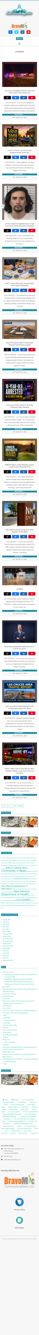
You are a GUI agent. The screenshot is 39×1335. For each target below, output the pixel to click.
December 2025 (8, 939)
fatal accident (16, 873)
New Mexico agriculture (20, 883)
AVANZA (10, 862)
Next (20, 806)
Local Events (7, 1017)
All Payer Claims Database (10, 860)
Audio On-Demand (8, 972)
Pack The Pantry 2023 (10, 1025)
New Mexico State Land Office (23, 897)
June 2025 (6, 953)
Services (5, 1037)
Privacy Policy (7, 1032)
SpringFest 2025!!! (10, 1020)
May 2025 (6, 955)
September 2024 (8, 960)
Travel (4, 1064)
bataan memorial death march (19, 862)
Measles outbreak (31, 881)
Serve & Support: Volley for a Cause (26, 903)
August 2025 (7, 948)
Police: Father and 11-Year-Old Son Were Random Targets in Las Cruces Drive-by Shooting (19, 771)
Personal (5, 1027)
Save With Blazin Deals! (10, 1035)
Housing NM (32, 878)
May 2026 (6, 927)
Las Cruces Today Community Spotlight (15, 1013)
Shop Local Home (9, 1042)
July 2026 (6, 922)
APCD (5, 862)
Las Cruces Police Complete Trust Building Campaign (19, 1010)
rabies (6, 903)
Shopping (6, 1045)
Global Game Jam (9, 878)
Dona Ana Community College (14, 869)
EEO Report (19, 1228)
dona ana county (31, 871)
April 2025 (6, 958)
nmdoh (25, 899)
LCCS (20, 881)
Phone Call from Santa (10, 1030)
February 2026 (7, 934)
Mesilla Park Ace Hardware (7, 883)
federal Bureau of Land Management (28, 873)
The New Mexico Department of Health (19, 905)
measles (24, 881)
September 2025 (8, 946)
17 (16, 806)
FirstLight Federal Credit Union (8, 876)
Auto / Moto (6, 986)
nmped (32, 900)
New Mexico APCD (31, 883)
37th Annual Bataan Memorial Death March (11, 857)
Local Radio (6, 1023)
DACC (10, 867)
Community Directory (9, 994)
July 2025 (6, 950)
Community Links (8, 996)
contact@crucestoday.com (12, 1159)
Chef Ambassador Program (14, 865)
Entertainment (7, 1006)
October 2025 (7, 943)
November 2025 (8, 941)
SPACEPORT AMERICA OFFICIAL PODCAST (18, 979)
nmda (18, 900)
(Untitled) (19, 589)
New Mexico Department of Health (15, 893)
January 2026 (7, 936)
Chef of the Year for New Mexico (29, 865)
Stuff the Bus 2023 (8, 1052)
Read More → (19, 114)
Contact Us (6, 998)
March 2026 (6, 931)
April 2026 (6, 929)
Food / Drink (6, 1008)
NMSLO (3, 903)
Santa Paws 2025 (13, 903)
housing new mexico (21, 879)
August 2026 (7, 919)
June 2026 (6, 924)
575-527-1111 (8, 1156)
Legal (4, 1015)
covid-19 (3, 868)
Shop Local (6, 1039)
